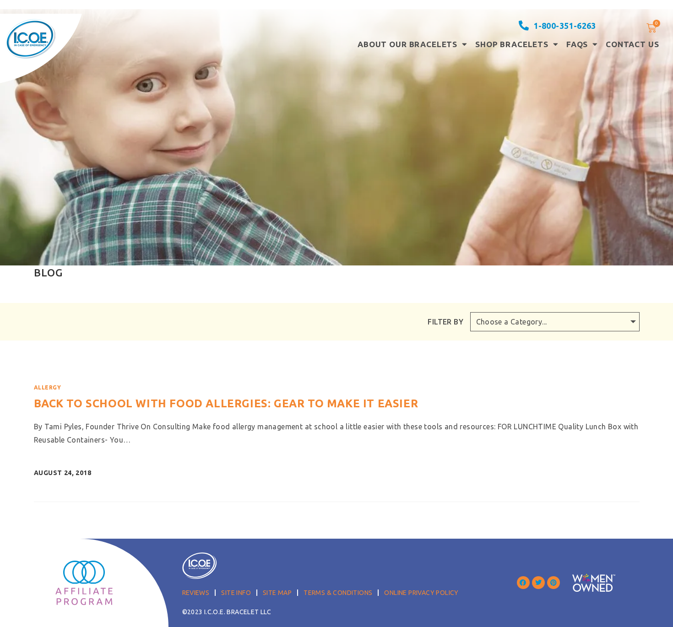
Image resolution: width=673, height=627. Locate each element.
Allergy (47, 387)
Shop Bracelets (511, 44)
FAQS (577, 44)
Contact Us (632, 44)
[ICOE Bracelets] (30, 38)
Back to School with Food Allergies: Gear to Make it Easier (226, 403)
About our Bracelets (407, 44)
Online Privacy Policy (421, 592)
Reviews (196, 592)
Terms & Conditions (338, 592)
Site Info (236, 592)
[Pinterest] (553, 582)
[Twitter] (538, 582)
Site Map (277, 592)
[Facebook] (523, 582)
